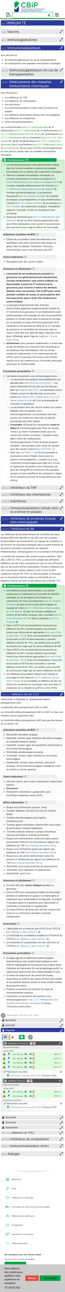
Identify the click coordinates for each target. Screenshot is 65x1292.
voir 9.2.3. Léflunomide (25, 130)
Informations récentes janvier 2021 (25, 1075)
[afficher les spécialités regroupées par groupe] (12, 1037)
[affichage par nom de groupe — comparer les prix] (4, 1054)
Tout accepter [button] (50, 1278)
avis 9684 (25, 452)
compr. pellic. (8, 1051)
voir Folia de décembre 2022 (40, 845)
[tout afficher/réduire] (60, 1043)
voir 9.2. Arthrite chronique (32, 196)
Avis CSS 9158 (43, 448)
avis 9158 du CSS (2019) (37, 382)
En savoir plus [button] (12, 1287)
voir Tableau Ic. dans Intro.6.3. (22, 931)
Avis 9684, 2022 (26, 396)
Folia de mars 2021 (29, 389)
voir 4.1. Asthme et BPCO (29, 203)
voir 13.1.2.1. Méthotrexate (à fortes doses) (31, 132)
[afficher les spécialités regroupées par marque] (5, 1037)
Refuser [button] (32, 1278)
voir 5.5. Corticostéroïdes (35, 127)
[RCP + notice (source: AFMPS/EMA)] (8, 1054)
